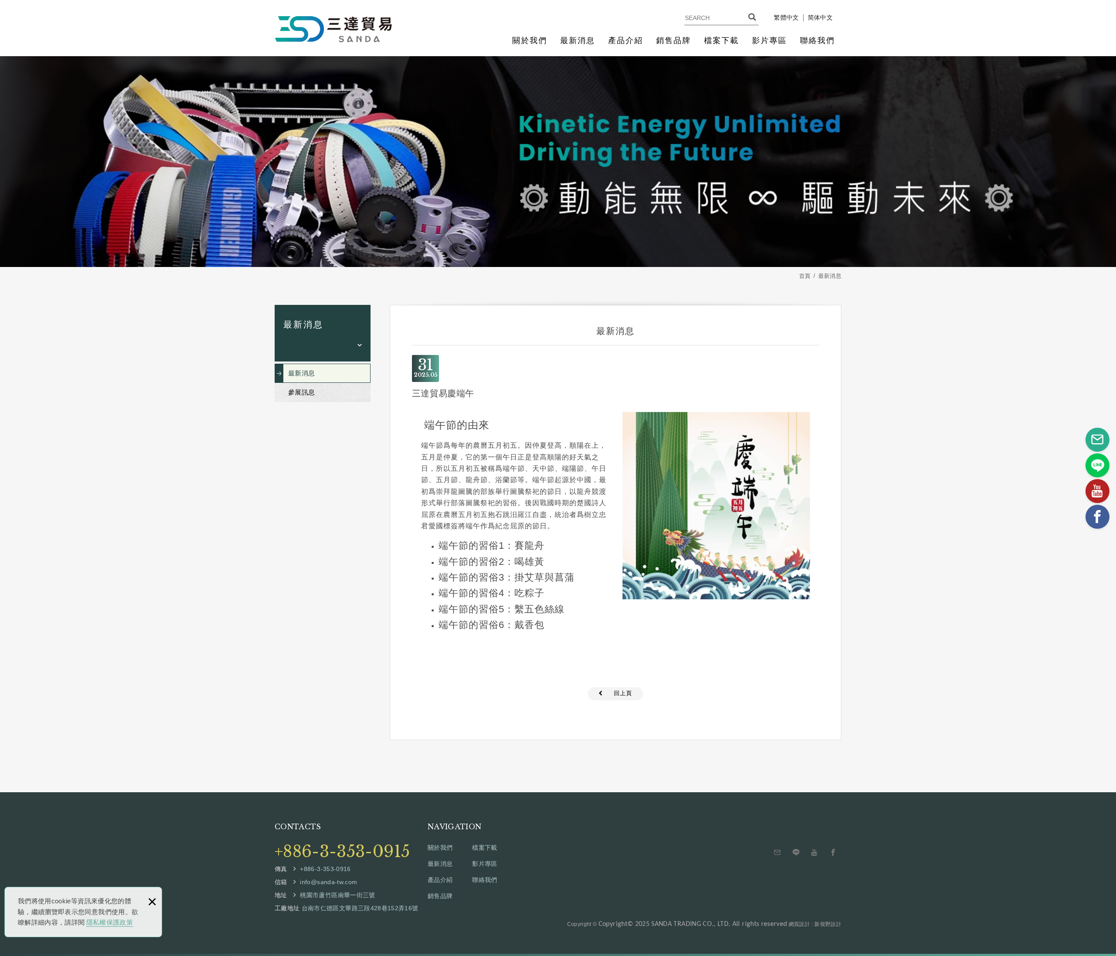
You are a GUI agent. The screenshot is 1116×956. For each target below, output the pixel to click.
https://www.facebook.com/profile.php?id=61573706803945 (833, 852)
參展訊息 (301, 392)
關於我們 (529, 40)
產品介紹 (625, 40)
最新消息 (577, 40)
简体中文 (820, 17)
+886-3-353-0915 (342, 852)
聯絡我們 (817, 40)
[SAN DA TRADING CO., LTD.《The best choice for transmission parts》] (333, 29)
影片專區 (769, 40)
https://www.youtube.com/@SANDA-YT (814, 852)
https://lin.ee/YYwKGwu (796, 852)
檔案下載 (721, 40)
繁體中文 (786, 17)
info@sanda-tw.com (777, 852)
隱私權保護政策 (109, 922)
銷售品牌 (673, 40)
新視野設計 (827, 924)
